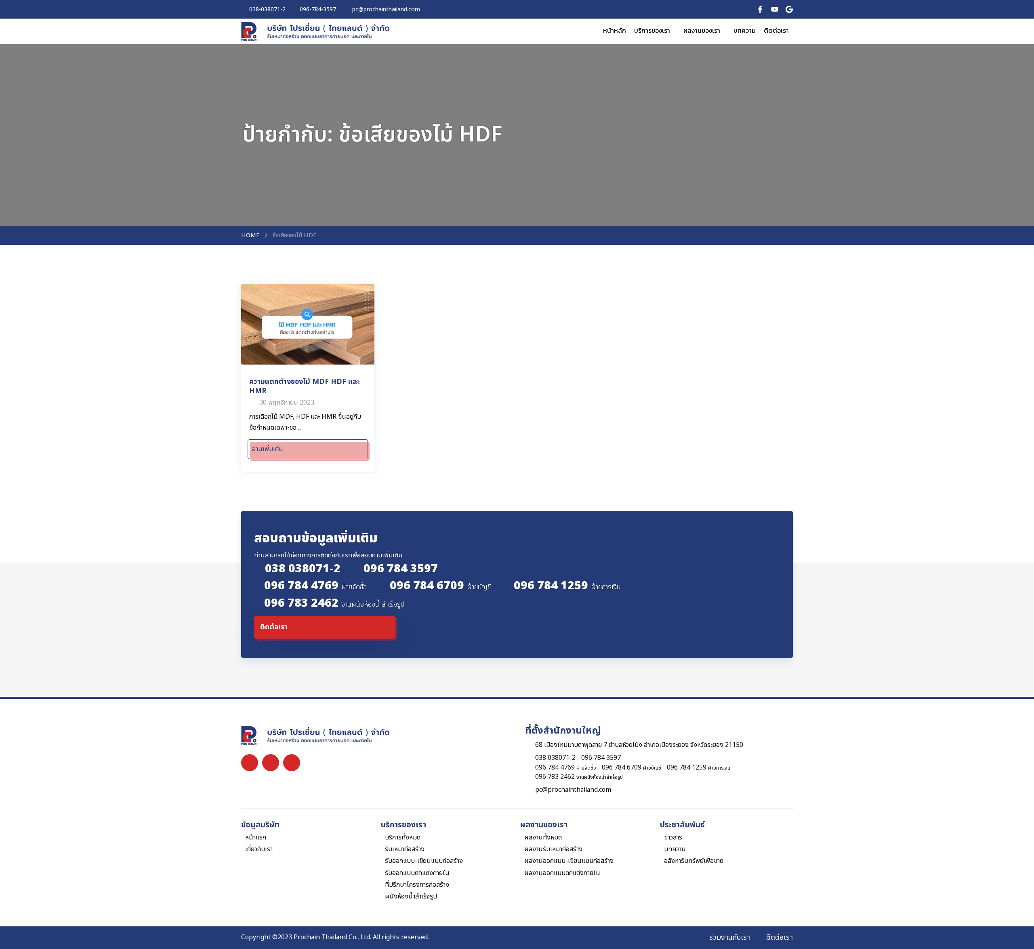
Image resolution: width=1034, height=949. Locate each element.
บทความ (744, 30)
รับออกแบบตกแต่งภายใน (417, 873)
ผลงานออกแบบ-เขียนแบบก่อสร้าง (569, 861)
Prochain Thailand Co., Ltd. (332, 937)
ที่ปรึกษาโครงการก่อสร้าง (417, 885)
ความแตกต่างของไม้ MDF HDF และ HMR (304, 386)
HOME (250, 235)
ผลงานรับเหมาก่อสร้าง (553, 849)
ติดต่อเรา (776, 30)
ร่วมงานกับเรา (729, 937)
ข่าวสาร (673, 837)
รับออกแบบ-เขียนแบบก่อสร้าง (424, 861)
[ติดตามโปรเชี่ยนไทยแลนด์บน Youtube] (774, 9)
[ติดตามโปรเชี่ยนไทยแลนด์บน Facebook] (760, 9)
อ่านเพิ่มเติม (267, 449)
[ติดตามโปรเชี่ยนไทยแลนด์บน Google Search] (789, 9)
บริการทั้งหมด (402, 837)
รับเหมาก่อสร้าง (405, 849)
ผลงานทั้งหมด (543, 837)
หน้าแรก (255, 837)
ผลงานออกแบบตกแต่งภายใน (562, 873)
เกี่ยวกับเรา (259, 849)
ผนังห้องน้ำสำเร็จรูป (411, 896)
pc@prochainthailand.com (573, 790)
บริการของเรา (652, 30)
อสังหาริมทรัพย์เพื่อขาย (693, 861)
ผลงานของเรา (701, 30)
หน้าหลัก (614, 30)
